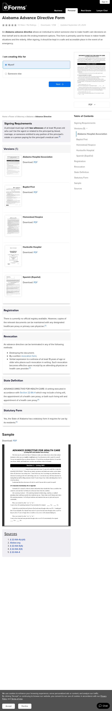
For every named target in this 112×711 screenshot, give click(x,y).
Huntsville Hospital (85, 150)
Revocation (79, 166)
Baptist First (82, 139)
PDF (35, 162)
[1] (59, 136)
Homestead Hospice (86, 144)
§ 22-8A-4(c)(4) (17, 539)
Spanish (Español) (84, 155)
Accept (8, 706)
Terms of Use (17, 698)
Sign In (105, 1)
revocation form (28, 356)
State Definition (81, 172)
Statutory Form (81, 177)
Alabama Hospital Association (92, 133)
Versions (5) (80, 128)
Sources (78, 188)
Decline (25, 706)
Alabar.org (15, 542)
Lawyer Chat (102, 10)
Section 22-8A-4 (28, 392)
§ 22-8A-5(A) (16, 545)
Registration (80, 161)
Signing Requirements (84, 123)
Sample (77, 183)
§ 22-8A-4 (15, 552)
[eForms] (15, 6)
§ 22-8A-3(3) (16, 549)
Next (58, 84)
